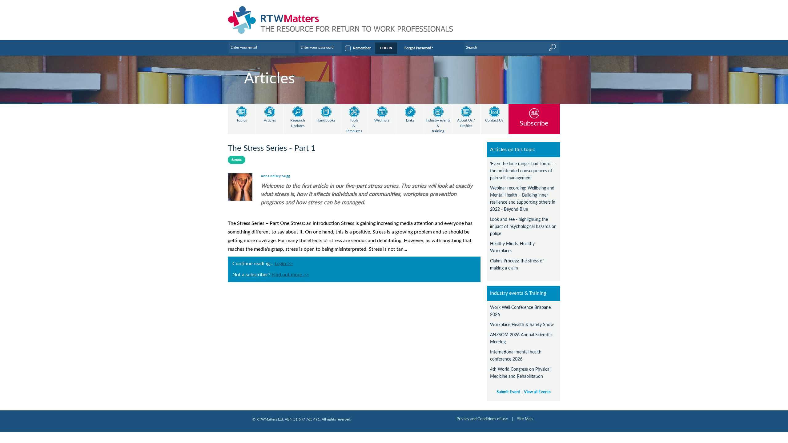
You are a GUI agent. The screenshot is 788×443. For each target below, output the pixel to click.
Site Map (525, 419)
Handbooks (325, 120)
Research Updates (297, 123)
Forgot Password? (418, 48)
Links (410, 120)
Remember (362, 48)
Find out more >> (290, 274)
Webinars (381, 120)
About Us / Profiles (466, 123)
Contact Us (494, 120)
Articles (270, 120)
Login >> (284, 263)
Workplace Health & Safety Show (522, 324)
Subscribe (534, 123)
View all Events (537, 392)
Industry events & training (438, 126)
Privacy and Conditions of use (482, 419)
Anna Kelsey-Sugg (275, 176)
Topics (241, 120)
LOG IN (386, 48)
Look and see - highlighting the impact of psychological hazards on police (523, 226)
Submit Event (508, 392)
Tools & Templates (354, 126)
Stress (236, 159)
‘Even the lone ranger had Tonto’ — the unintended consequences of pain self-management (523, 171)
